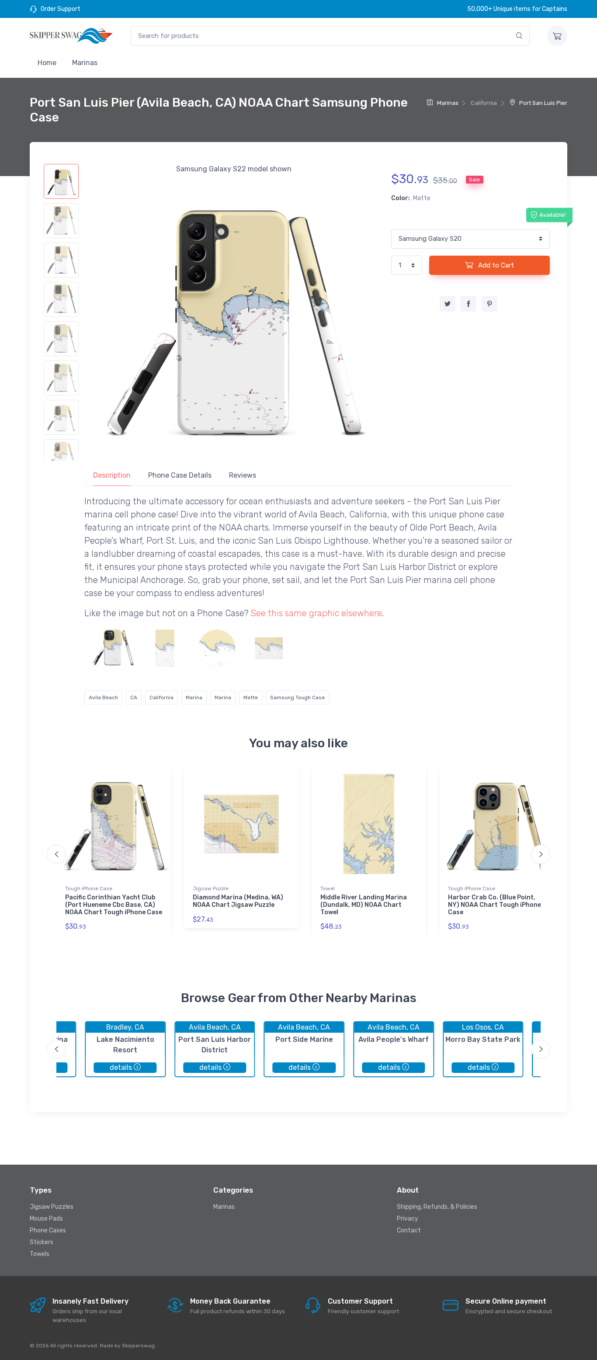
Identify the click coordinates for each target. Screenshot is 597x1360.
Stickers (41, 1242)
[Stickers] (216, 648)
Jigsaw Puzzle (211, 888)
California (161, 697)
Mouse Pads (46, 1218)
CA (133, 697)
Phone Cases (48, 1230)
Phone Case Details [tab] (180, 475)
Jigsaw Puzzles (51, 1207)
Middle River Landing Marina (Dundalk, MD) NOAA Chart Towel (363, 905)
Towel (327, 888)
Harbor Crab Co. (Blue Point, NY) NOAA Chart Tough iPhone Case (494, 905)
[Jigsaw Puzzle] (268, 648)
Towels (39, 1254)
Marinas (84, 63)
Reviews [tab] (242, 475)
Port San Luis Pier (542, 103)
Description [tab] (112, 475)
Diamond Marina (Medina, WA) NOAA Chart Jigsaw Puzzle (238, 901)
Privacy (407, 1218)
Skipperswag (138, 1346)
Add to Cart (495, 265)
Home (47, 63)
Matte (250, 697)
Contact (409, 1230)
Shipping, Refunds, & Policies (437, 1207)
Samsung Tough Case (297, 697)
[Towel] (164, 648)
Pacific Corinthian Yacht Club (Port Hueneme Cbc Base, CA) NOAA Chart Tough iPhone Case (113, 905)
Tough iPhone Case (88, 888)
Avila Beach (103, 697)
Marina (194, 697)
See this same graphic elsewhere (316, 613)
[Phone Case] (112, 648)
